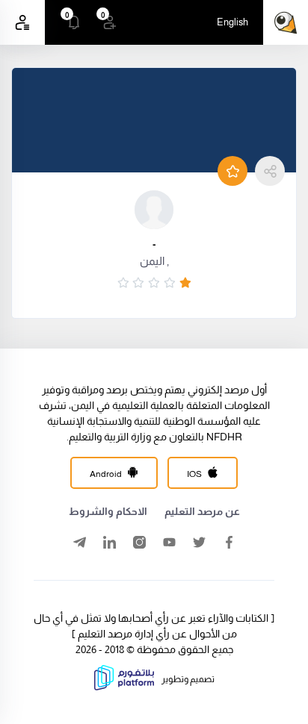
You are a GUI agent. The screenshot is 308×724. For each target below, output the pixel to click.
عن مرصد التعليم (202, 511)
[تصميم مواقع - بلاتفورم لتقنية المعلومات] (124, 687)
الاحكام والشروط (108, 511)
